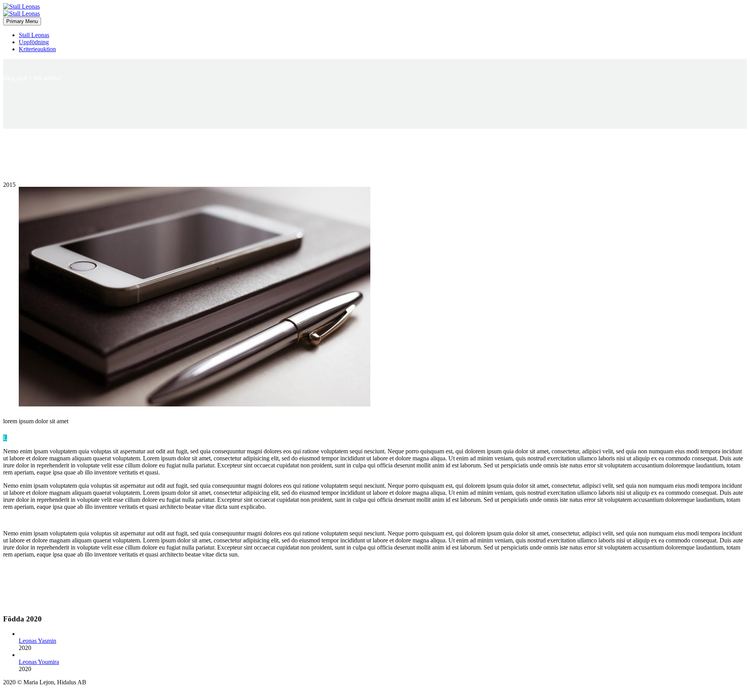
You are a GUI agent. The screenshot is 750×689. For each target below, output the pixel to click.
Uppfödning (34, 42)
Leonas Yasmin (37, 640)
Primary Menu (22, 21)
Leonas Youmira (39, 662)
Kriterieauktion (37, 49)
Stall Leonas (34, 35)
